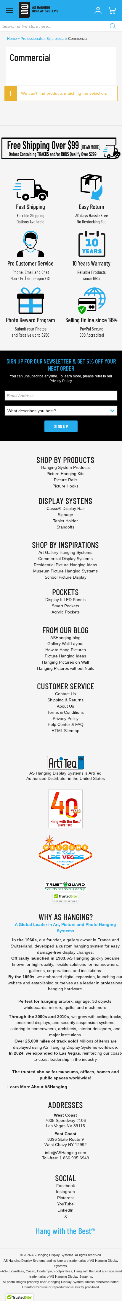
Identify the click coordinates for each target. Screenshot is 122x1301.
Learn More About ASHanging (37, 1086)
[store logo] (38, 10)
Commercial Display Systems (65, 558)
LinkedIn (65, 1210)
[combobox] (61, 26)
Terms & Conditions (65, 712)
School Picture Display (65, 577)
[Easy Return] (91, 186)
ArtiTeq (95, 773)
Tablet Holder (65, 520)
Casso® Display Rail (65, 508)
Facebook (65, 1185)
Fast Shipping (30, 206)
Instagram (65, 1191)
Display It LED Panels (65, 599)
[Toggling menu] (9, 10)
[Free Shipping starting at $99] (61, 148)
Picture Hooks (65, 486)
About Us (65, 706)
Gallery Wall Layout (65, 643)
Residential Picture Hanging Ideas (65, 564)
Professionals (32, 39)
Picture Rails (65, 479)
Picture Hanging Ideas (65, 656)
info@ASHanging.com (65, 1152)
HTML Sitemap (65, 730)
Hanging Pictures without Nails (65, 668)
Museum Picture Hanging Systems (65, 571)
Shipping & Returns (65, 700)
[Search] (113, 26)
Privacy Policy (60, 381)
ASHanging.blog (65, 637)
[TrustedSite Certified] (65, 898)
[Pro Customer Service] (30, 243)
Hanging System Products (65, 467)
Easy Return (91, 206)
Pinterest (65, 1197)
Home (12, 39)
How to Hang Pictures (65, 649)
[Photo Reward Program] (30, 300)
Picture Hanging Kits (65, 473)
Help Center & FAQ (66, 724)
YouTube (65, 1204)
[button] (98, 10)
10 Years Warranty (91, 263)
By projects (55, 39)
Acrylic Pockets (66, 612)
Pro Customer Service (30, 263)
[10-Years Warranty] (91, 243)
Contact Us (65, 693)
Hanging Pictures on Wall (65, 662)
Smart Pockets (65, 605)
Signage (65, 514)
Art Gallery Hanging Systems (65, 552)
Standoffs (65, 527)
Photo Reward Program (30, 319)
